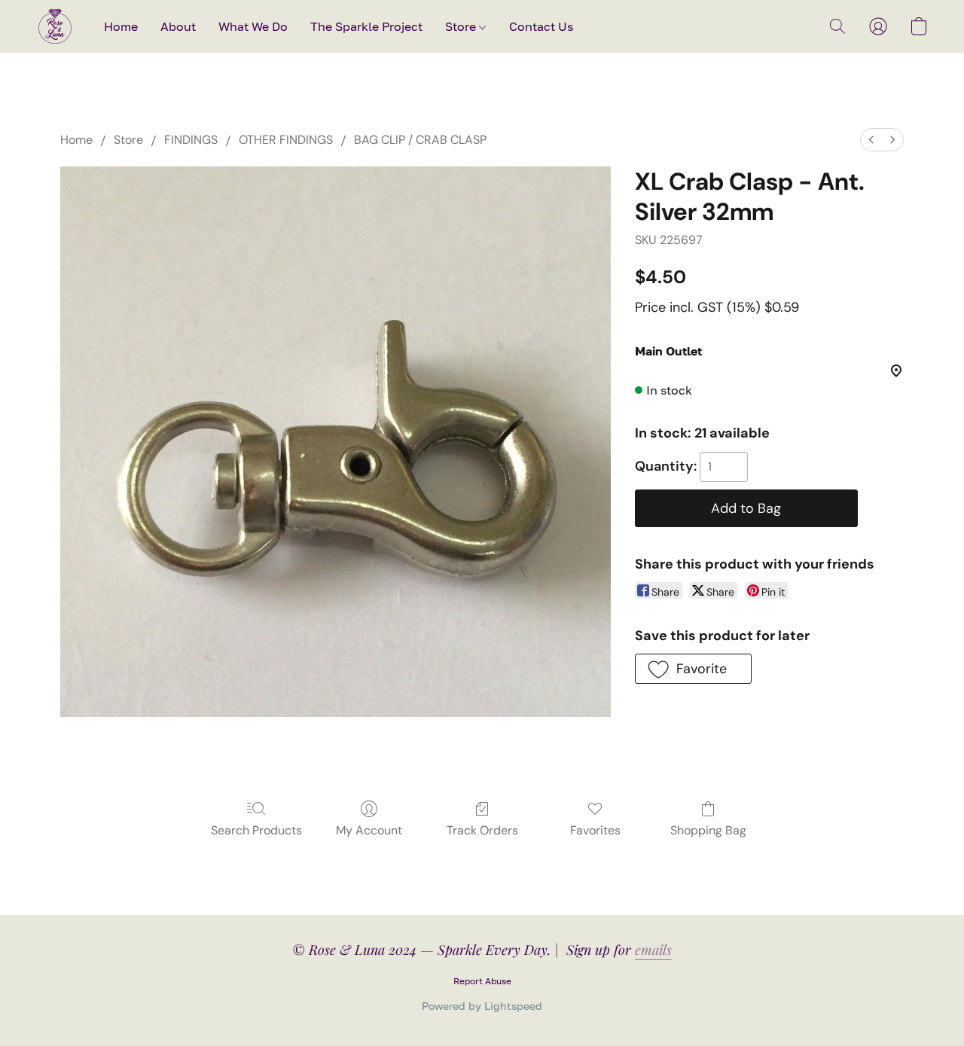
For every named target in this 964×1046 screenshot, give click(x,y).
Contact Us (541, 26)
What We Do (253, 26)
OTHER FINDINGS (286, 140)
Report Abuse (482, 981)
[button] (55, 26)
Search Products (256, 830)
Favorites (595, 830)
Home (121, 26)
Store (462, 26)
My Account (369, 830)
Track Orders (482, 830)
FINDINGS (191, 140)
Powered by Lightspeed (482, 1005)
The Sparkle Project (366, 26)
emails (653, 950)
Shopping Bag (708, 830)
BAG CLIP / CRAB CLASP (420, 140)
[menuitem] (871, 140)
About (178, 26)
